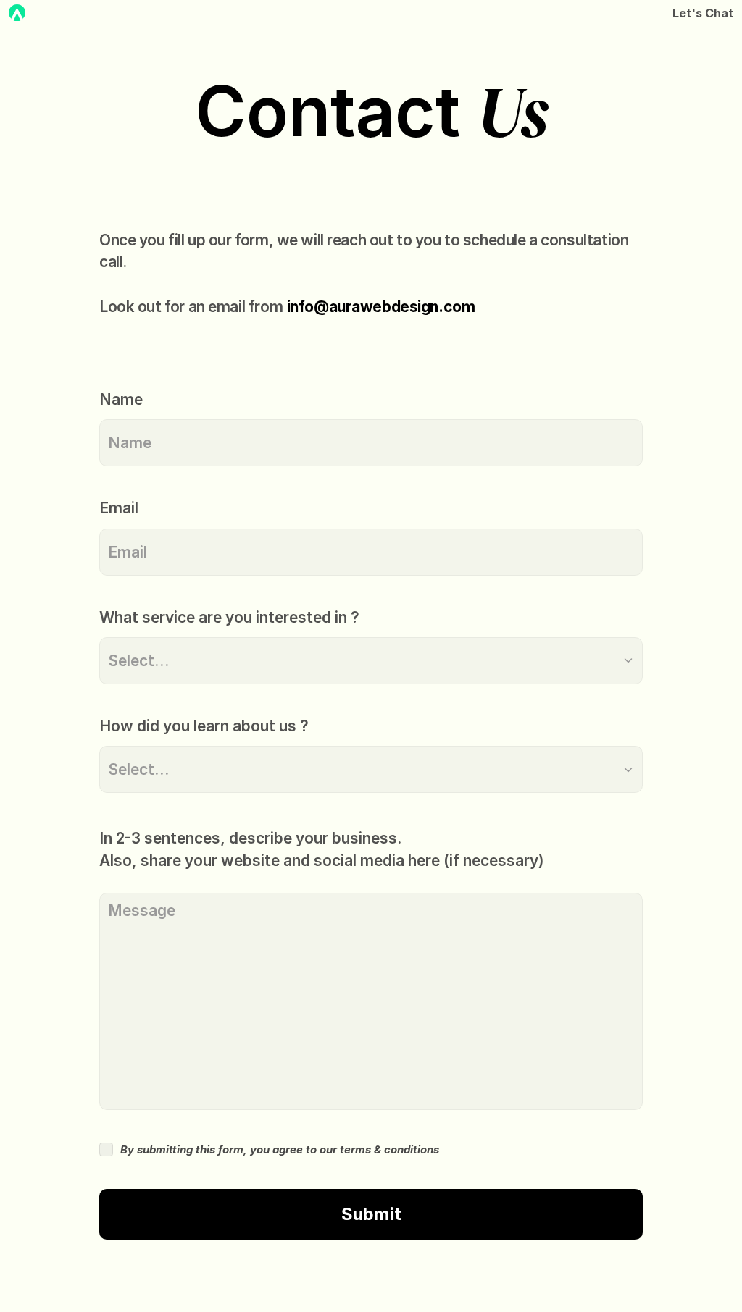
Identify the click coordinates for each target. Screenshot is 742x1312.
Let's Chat (702, 13)
